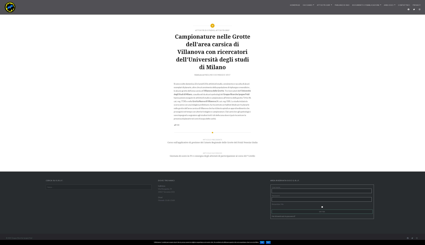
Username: (276, 187)
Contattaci (404, 5)
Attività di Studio (205, 30)
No (268, 242)
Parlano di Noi (342, 5)
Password (276, 196)
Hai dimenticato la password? (283, 216)
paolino (208, 75)
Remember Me (277, 204)
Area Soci (389, 5)
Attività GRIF (323, 5)
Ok (262, 242)
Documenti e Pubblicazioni (366, 5)
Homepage (295, 5)
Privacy (417, 5)
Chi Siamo (308, 5)
